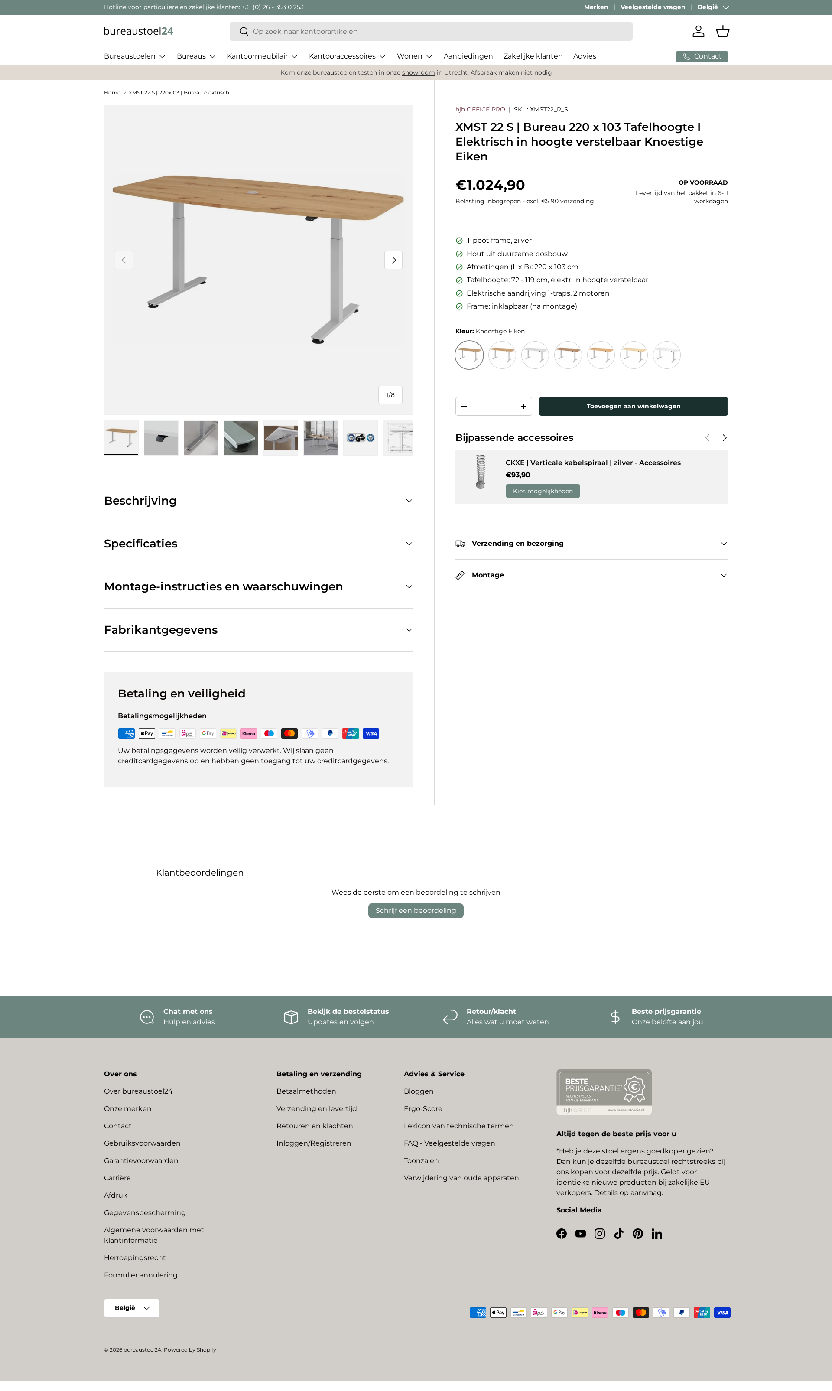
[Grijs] (535, 355)
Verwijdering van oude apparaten (461, 1178)
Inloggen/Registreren (313, 1143)
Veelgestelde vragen (653, 7)
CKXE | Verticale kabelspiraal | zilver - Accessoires (593, 463)
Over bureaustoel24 (138, 1091)
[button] (722, 31)
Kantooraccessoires (342, 56)
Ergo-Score (423, 1108)
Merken (596, 7)
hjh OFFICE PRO (480, 109)
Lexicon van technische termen (459, 1126)
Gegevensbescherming (145, 1213)
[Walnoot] (568, 355)
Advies (584, 56)
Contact (118, 1126)
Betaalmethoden (306, 1091)
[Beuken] (601, 355)
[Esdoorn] (634, 355)
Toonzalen (421, 1160)
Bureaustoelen (130, 56)
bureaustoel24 (142, 1349)
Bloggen (419, 1091)
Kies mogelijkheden (543, 491)
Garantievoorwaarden (141, 1160)
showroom (418, 72)
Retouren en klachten (314, 1126)
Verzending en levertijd (316, 1108)
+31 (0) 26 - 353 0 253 (273, 7)
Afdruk (115, 1195)
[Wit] (667, 355)
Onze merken (128, 1108)
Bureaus (191, 56)
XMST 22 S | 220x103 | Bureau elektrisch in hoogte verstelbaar (181, 92)
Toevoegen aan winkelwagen (634, 406)
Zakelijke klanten (533, 56)
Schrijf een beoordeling (416, 910)
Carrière (117, 1178)
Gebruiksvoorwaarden (142, 1143)
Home (112, 92)
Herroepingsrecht (135, 1258)
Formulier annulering (141, 1275)
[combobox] (431, 31)
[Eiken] (502, 355)
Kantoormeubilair (257, 56)
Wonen (409, 56)
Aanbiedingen (468, 56)
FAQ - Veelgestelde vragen (449, 1143)
